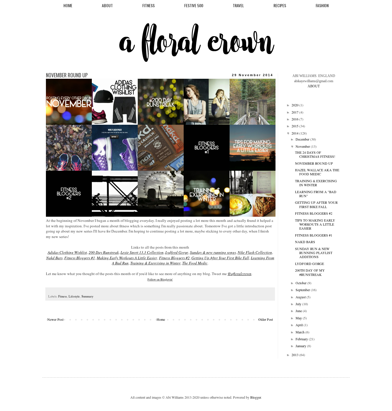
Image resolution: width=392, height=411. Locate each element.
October (301, 283)
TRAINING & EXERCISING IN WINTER (316, 182)
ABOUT (107, 5)
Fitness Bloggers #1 (79, 257)
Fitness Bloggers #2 (174, 257)
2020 (295, 105)
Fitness (62, 296)
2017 (295, 112)
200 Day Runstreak (104, 252)
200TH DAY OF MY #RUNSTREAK (310, 272)
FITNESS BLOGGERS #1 (313, 235)
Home (161, 319)
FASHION (322, 5)
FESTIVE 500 (193, 5)
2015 (295, 126)
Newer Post (55, 319)
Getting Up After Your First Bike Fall (220, 257)
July (299, 303)
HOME (67, 5)
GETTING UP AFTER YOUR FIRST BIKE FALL (316, 204)
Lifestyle (74, 296)
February (302, 339)
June (299, 310)
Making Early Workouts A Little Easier (127, 257)
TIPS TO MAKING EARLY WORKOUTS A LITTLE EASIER (315, 224)
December (303, 139)
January (301, 345)
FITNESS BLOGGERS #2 (313, 213)
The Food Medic (194, 263)
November (303, 146)
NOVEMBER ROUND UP (314, 163)
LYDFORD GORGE (309, 263)
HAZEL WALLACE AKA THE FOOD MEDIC (317, 172)
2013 (295, 354)
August (301, 297)
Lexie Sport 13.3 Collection (142, 252)
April (300, 324)
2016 (295, 119)
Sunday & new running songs (213, 252)
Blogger (255, 397)
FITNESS (148, 5)
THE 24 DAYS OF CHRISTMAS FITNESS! (315, 154)
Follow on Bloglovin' (160, 279)
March (300, 332)
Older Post (265, 319)
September (303, 289)
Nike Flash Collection (255, 252)
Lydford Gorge (176, 252)
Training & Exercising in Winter (155, 263)
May (299, 318)
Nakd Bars (54, 257)
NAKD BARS (305, 241)
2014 (295, 133)
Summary (87, 296)
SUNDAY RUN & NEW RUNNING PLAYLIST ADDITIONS (313, 252)
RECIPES (279, 5)
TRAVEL (238, 5)
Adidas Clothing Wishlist (67, 252)
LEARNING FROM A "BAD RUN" (315, 193)
